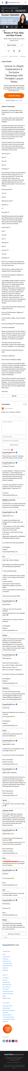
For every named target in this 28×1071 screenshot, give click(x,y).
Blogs (4, 996)
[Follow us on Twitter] (4, 1041)
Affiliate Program (7, 998)
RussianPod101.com (14, 1060)
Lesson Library (5, 6)
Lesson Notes (4, 56)
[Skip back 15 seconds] (3, 26)
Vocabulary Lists (7, 961)
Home (4, 954)
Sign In (7, 412)
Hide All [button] (14, 396)
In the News (5, 989)
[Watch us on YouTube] (7, 1041)
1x (16, 26)
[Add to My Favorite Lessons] (8, 51)
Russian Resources (7, 965)
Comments (23, 56)
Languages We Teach (8, 991)
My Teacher (5, 968)
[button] (25, 2)
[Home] (12, 3)
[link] (3, 10)
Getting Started (6, 1008)
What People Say (7, 984)
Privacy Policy (10, 1062)
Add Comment (14, 445)
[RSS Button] (3, 408)
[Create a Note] (14, 51)
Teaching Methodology (8, 1017)
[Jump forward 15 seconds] (11, 26)
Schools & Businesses (8, 993)
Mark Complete (11, 45)
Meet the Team (6, 982)
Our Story (5, 980)
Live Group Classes (7, 963)
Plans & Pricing (6, 987)
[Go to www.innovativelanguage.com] (14, 1054)
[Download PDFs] (19, 51)
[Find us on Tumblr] (13, 1041)
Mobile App (5, 970)
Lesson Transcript (13, 56)
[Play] (7, 27)
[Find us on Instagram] (16, 1041)
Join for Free (14, 96)
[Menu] (2, 2)
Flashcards (5, 959)
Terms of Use (18, 1062)
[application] (14, 21)
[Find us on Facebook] (10, 1041)
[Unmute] (22, 27)
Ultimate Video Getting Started (16, 6)
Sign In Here (19, 100)
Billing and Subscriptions (9, 1010)
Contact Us (5, 1021)
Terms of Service (20, 1066)
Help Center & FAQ (7, 1005)
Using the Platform (7, 1014)
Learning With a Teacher (9, 1019)
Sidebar (20, 10)
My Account (5, 1012)
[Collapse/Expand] (14, 404)
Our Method (6, 978)
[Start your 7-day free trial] (7, 1029)
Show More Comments (14, 934)
